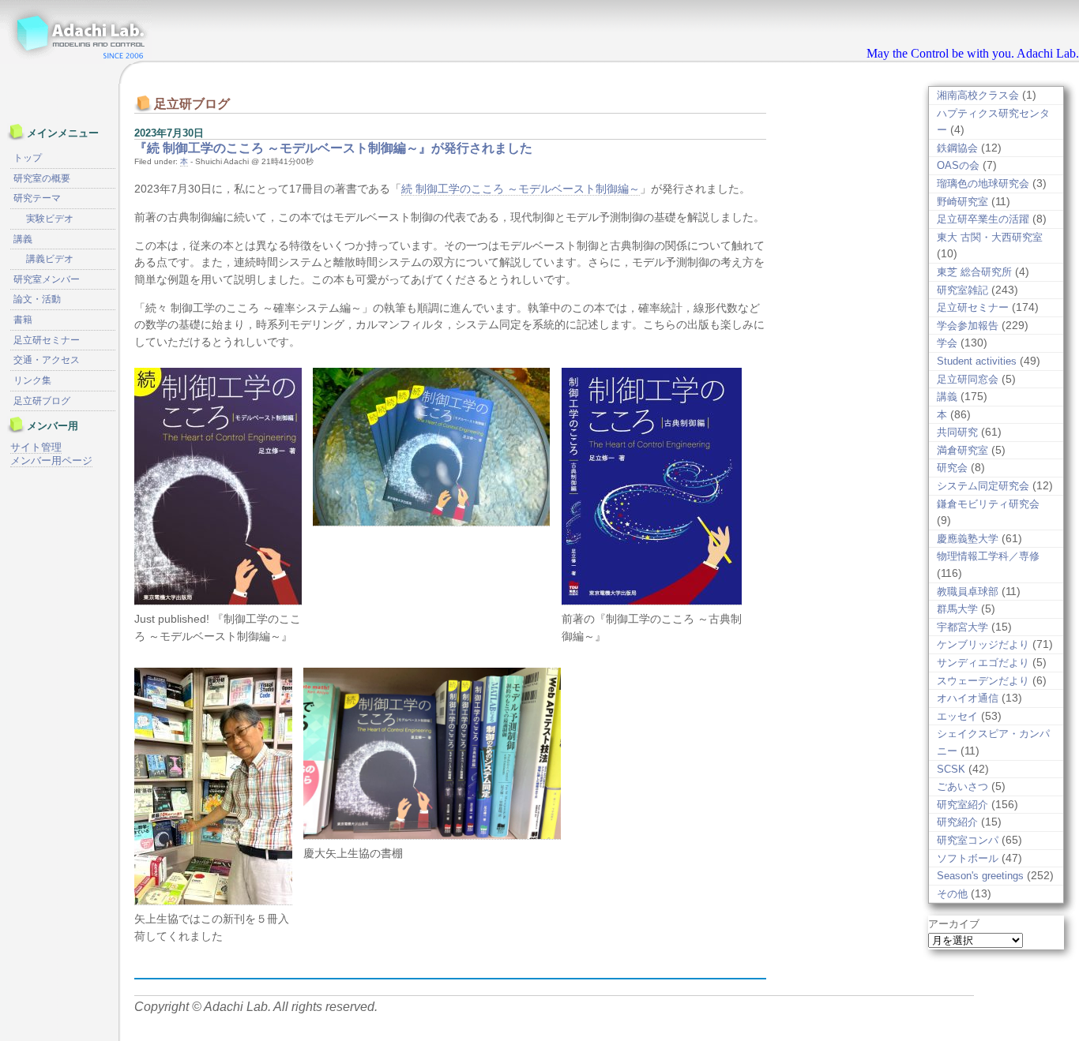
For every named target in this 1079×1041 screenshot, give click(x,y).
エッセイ (957, 716)
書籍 (22, 319)
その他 (952, 894)
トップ (27, 157)
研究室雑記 (962, 290)
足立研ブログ (41, 400)
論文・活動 (37, 299)
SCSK (951, 769)
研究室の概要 (41, 178)
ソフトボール (967, 858)
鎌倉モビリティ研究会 (988, 504)
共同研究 (957, 432)
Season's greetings (980, 876)
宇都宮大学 (962, 627)
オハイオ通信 (967, 698)
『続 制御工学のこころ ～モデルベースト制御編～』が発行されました (333, 148)
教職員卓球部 (967, 591)
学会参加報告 (967, 325)
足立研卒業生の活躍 (983, 219)
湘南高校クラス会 (978, 95)
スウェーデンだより (983, 681)
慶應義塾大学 (967, 539)
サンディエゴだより (983, 662)
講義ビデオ (49, 258)
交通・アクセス (46, 359)
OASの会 (958, 165)
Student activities (977, 361)
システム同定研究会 (983, 486)
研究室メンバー (46, 279)
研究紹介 (957, 822)
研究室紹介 (962, 805)
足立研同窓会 (967, 379)
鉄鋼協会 (957, 148)
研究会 (952, 468)
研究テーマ (37, 198)
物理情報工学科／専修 (988, 556)
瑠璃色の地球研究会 (983, 183)
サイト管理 (36, 447)
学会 (947, 343)
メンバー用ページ (51, 460)
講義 (947, 397)
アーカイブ (953, 924)
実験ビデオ (49, 218)
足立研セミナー (973, 307)
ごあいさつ (962, 786)
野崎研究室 (962, 202)
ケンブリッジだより (983, 644)
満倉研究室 (962, 450)
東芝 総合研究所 (974, 272)
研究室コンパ (967, 840)
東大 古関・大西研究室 (990, 237)
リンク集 (32, 380)
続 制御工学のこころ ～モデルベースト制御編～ (520, 188)
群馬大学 (957, 609)
